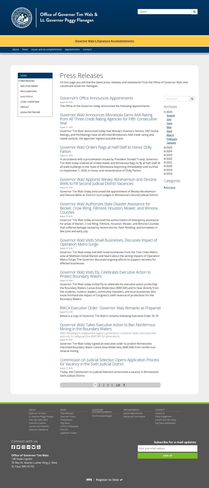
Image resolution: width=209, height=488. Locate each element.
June (169, 123)
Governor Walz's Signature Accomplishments (104, 41)
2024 (169, 151)
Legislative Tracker (30, 112)
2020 (169, 166)
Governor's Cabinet (37, 423)
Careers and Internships (165, 419)
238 (118, 385)
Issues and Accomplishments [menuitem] (46, 49)
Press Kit (24, 107)
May (169, 127)
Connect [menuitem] (87, 49)
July (169, 119)
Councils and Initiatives (39, 426)
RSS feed (170, 187)
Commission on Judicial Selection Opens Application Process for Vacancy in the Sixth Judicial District (109, 361)
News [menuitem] (25, 49)
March (170, 135)
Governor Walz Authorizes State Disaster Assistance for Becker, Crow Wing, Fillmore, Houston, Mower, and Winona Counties (109, 208)
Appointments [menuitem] (72, 49)
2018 (169, 173)
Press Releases (27, 81)
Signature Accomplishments (102, 410)
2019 (169, 170)
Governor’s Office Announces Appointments (96, 98)
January (171, 142)
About (32, 409)
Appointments (131, 409)
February (172, 139)
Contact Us (159, 413)
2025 (169, 147)
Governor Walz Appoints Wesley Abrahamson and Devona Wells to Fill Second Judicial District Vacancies (108, 181)
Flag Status (26, 96)
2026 (169, 112)
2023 (169, 155)
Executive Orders (29, 86)
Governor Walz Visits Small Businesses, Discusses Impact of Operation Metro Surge (108, 242)
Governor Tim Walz (37, 413)
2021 (169, 162)
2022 (169, 159)
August (171, 115)
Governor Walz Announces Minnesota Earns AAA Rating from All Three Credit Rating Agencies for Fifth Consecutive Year (108, 119)
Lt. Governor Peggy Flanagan (41, 416)
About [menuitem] (16, 49)
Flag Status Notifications (165, 423)
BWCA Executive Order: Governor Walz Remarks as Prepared (110, 307)
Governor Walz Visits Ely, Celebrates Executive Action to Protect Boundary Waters (105, 274)
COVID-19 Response (29, 101)
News (23, 75)
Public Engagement (163, 416)
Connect (160, 409)
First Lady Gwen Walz (38, 419)
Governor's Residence (38, 429)
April (169, 131)
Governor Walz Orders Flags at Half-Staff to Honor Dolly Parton (106, 149)
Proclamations (28, 91)
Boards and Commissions (134, 416)
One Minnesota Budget (102, 416)
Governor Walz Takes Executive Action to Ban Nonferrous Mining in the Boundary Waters (107, 326)
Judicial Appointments (133, 413)
